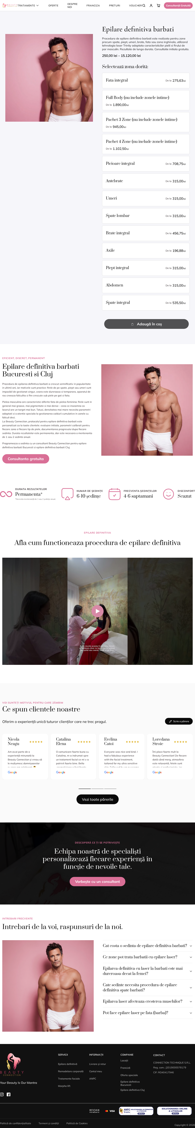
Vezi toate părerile (97, 799)
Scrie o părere (181, 721)
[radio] (146, 80)
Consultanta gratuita (26, 458)
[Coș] (158, 5)
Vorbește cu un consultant (97, 881)
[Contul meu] (151, 5)
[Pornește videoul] (97, 611)
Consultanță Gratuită (178, 5)
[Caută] (144, 5)
